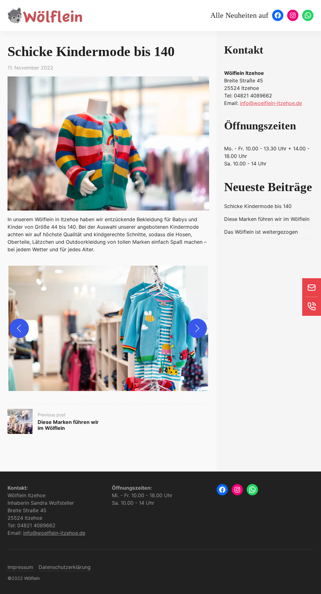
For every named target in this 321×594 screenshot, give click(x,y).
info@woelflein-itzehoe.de (271, 103)
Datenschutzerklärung (65, 567)
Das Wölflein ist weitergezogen (261, 232)
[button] (108, 328)
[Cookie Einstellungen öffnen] (13, 586)
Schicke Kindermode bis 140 (258, 206)
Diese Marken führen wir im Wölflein (266, 219)
